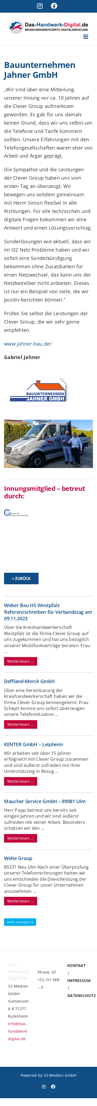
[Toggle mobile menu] (86, 36)
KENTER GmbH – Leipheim (33, 744)
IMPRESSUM (79, 980)
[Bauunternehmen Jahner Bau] (48, 422)
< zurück (21, 578)
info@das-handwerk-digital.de (18, 1031)
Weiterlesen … (20, 661)
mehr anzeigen (19, 922)
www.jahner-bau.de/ (28, 343)
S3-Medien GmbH (60, 1075)
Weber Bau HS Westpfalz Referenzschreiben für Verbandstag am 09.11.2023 (48, 612)
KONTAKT (76, 965)
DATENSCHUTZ (81, 995)
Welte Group (18, 858)
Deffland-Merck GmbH (29, 681)
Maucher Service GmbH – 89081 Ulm (44, 801)
